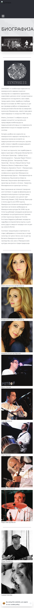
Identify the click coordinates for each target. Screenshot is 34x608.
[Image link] (17, 269)
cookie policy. (15, 604)
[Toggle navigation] (3, 16)
